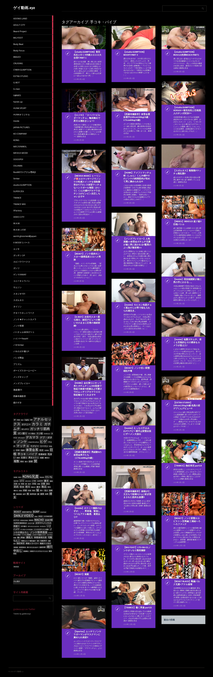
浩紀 (33, 490)
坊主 (41, 450)
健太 (46, 480)
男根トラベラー (32, 543)
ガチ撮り (24, 526)
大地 (34, 484)
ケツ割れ (31, 433)
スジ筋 (39, 433)
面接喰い (26, 551)
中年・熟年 (20, 450)
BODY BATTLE (27, 512)
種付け (47, 458)
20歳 (18, 420)
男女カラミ (33, 457)
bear (22, 420)
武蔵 (25, 490)
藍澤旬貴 (33, 494)
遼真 (42, 494)
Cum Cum (43, 512)
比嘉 (29, 490)
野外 (22, 462)
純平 (24, 494)
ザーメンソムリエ (33, 526)
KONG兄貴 (30, 476)
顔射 (31, 461)
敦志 (44, 486)
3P (15, 420)
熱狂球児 (21, 543)
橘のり (16, 490)
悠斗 (27, 486)
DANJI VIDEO (23, 515)
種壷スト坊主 (45, 543)
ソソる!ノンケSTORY (26, 529)
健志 (51, 481)
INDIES (31, 520)
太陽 (43, 483)
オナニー (26, 424)
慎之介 (33, 487)
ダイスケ (28, 481)
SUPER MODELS (20, 523)
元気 (15, 484)
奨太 (48, 484)
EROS (41, 516)
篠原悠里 (19, 494)
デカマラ (32, 437)
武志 (20, 490)
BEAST (17, 511)
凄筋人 (29, 537)
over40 (49, 520)
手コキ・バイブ (27, 454)
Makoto (42, 477)
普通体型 (42, 454)
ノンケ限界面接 (38, 532)
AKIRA (15, 477)
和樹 (22, 484)
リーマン (44, 446)
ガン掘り (22, 433)
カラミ (37, 424)
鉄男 (46, 494)
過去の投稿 (169, 619)
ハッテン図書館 (26, 535)
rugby (27, 420)
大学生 (47, 450)
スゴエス (42, 526)
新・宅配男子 (42, 541)
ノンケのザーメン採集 (41, 529)
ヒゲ (43, 441)
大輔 (38, 484)
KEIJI (19, 477)
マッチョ (22, 446)
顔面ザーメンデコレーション (39, 551)
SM (31, 420)
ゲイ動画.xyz (24, 7)
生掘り (24, 457)
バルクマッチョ (33, 442)
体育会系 (32, 450)
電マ (26, 461)
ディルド (21, 438)
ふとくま (31, 523)
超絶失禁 (42, 547)
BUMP (36, 511)
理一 (41, 490)
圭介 (29, 484)
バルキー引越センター (39, 535)
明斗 (49, 487)
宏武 (16, 486)
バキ (34, 481)
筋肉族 (16, 547)
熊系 (18, 458)
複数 (16, 461)
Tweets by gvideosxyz (22, 614)
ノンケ (22, 441)
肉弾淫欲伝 (22, 547)
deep (36, 516)
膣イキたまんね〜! (32, 547)
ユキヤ (40, 481)
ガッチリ (25, 429)
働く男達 (21, 537)
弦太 (22, 487)
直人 (46, 490)
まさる (16, 481)
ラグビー (34, 446)
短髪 (42, 458)
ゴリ (21, 480)
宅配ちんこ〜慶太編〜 (28, 541)
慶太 (38, 487)
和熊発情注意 (40, 537)
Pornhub (16, 566)
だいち (48, 476)
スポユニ (47, 434)
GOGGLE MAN (24, 520)
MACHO (39, 520)
